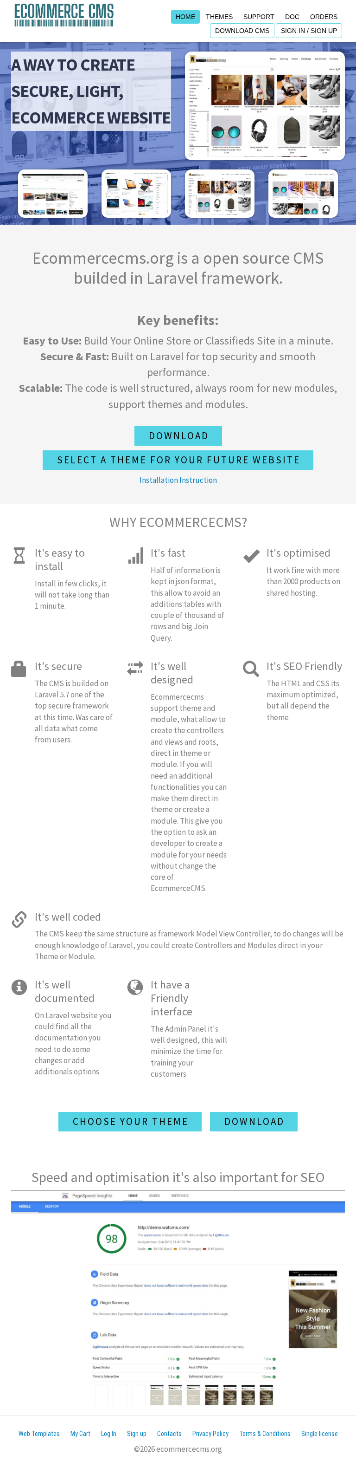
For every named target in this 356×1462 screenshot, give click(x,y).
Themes (219, 16)
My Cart (80, 1433)
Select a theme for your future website (178, 460)
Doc (292, 16)
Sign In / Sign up (309, 30)
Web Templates (39, 1433)
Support (258, 16)
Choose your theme (131, 1121)
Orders (323, 16)
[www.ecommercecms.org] (64, 14)
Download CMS (242, 30)
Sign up (136, 1433)
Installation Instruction (178, 480)
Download (179, 435)
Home (185, 16)
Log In (108, 1433)
